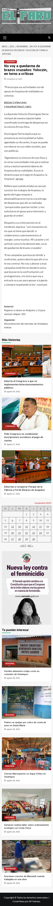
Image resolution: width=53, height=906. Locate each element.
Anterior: (24, 310)
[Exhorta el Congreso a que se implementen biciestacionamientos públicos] (26, 361)
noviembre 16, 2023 (14, 79)
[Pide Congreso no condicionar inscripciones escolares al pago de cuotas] (26, 414)
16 (33, 526)
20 (12, 532)
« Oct (23, 545)
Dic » (30, 545)
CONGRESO (10, 62)
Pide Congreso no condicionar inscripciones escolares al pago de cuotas (23, 437)
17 (40, 526)
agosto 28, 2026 (13, 392)
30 (33, 539)
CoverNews (19, 901)
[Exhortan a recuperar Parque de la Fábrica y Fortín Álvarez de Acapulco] (26, 466)
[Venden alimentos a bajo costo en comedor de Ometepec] (26, 651)
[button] (5, 37)
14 (19, 526)
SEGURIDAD (10, 869)
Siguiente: (26, 324)
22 (26, 532)
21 (19, 532)
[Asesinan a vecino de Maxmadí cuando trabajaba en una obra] (26, 856)
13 (12, 526)
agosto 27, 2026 (13, 444)
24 (40, 532)
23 (33, 532)
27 (12, 539)
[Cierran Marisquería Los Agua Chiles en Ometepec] (26, 753)
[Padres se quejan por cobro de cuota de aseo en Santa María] (26, 702)
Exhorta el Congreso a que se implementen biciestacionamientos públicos (23, 384)
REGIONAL (10, 664)
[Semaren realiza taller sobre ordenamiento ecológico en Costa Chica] (26, 805)
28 (19, 539)
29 (26, 539)
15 (26, 526)
